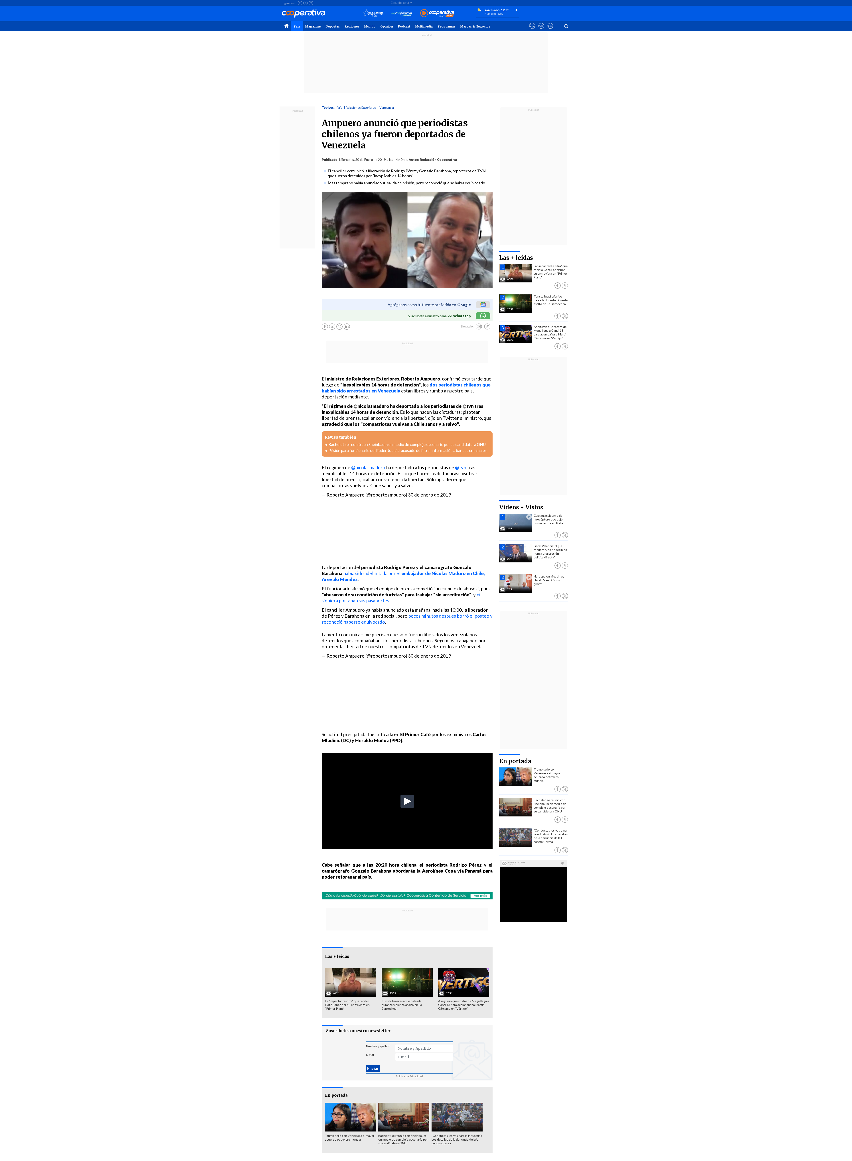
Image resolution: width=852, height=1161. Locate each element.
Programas (446, 26)
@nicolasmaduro (368, 467)
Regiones (352, 26)
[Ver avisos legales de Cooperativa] (532, 30)
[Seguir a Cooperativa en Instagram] (311, 3)
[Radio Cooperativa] (437, 13)
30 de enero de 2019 (429, 494)
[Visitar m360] (541, 30)
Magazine (313, 26)
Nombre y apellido (378, 1046)
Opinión (386, 26)
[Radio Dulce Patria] (373, 13)
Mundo (369, 26)
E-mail (370, 1055)
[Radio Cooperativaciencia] (401, 13)
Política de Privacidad (409, 1076)
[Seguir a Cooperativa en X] (305, 3)
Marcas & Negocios (475, 26)
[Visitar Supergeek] (550, 30)
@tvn (460, 467)
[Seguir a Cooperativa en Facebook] (300, 3)
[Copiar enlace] (487, 326)
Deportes (332, 26)
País (297, 26)
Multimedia (424, 26)
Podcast (404, 26)
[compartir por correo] (479, 326)
